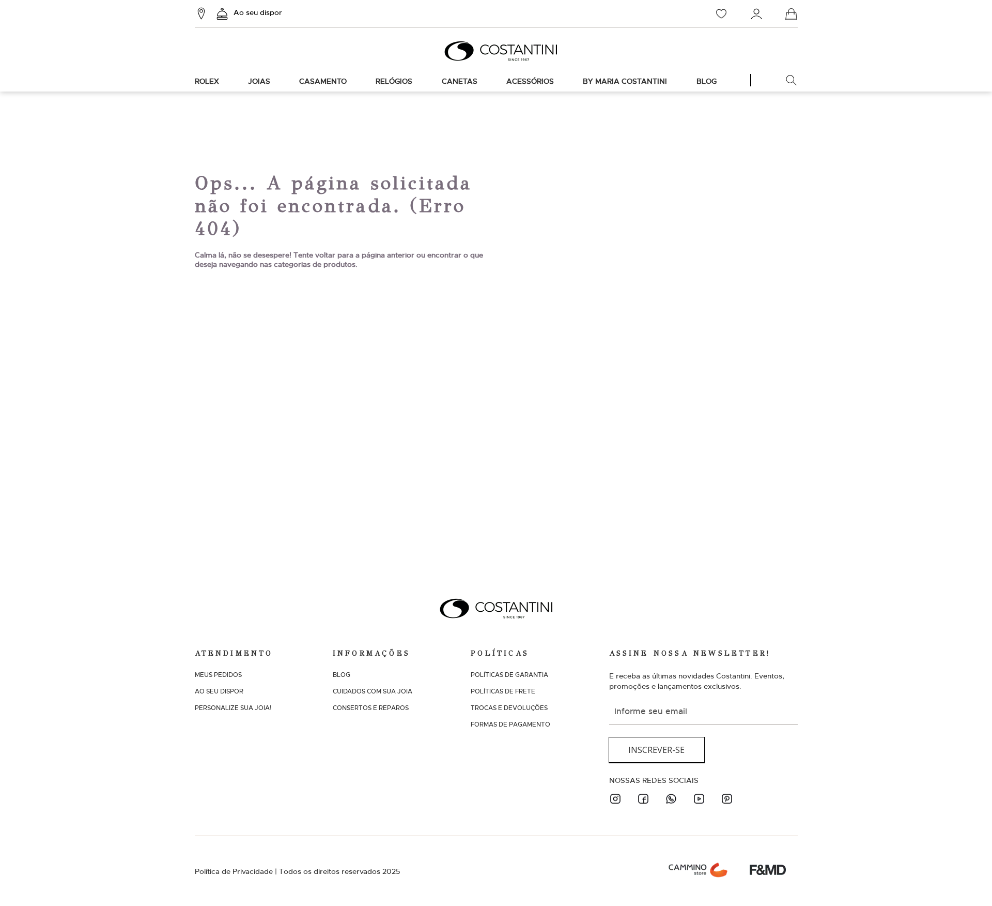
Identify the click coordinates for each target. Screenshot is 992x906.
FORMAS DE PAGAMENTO (510, 724)
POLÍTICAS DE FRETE (503, 691)
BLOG (341, 675)
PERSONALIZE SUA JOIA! (233, 708)
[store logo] (496, 51)
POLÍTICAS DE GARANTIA (509, 675)
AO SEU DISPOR (219, 691)
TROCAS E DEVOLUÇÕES (509, 708)
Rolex (207, 81)
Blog (706, 81)
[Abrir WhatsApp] (966, 880)
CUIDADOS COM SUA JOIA (372, 691)
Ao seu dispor (258, 12)
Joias (259, 81)
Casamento (323, 81)
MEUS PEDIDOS (218, 675)
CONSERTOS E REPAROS (371, 708)
